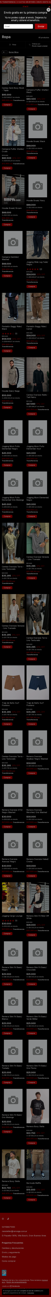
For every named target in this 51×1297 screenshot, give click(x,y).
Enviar (41, 26)
